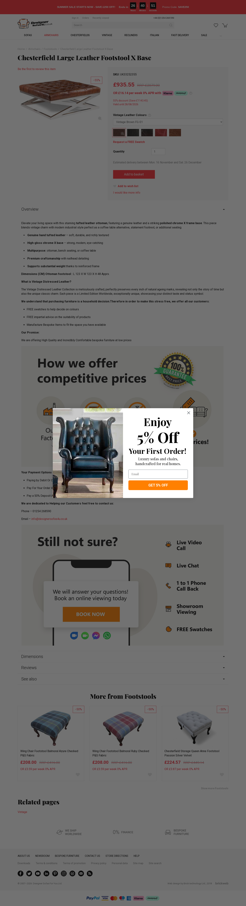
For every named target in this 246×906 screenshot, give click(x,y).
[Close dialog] (188, 413)
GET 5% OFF (158, 485)
